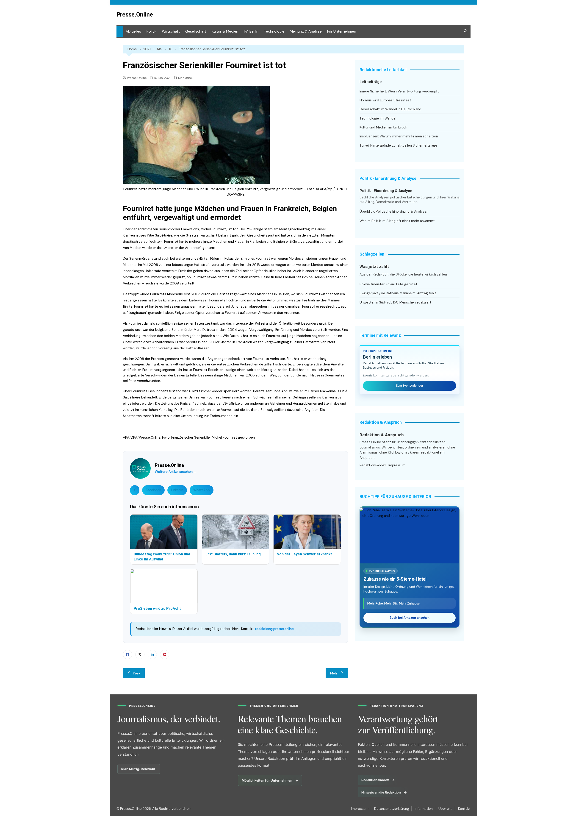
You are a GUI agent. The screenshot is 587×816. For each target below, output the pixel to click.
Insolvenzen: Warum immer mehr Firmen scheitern (399, 136)
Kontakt (464, 808)
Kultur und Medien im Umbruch (383, 127)
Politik (151, 31)
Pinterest (164, 654)
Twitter (139, 654)
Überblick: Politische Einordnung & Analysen (394, 211)
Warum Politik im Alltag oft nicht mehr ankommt (397, 221)
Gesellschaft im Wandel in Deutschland (390, 109)
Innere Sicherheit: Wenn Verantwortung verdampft (399, 91)
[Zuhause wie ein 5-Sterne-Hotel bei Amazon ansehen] (409, 535)
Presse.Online (134, 14)
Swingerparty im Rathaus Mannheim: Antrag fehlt (398, 293)
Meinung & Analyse (306, 31)
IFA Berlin (251, 31)
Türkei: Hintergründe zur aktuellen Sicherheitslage (398, 145)
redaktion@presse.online (274, 629)
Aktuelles (133, 31)
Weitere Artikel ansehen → (176, 471)
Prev (136, 673)
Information (424, 808)
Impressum (396, 465)
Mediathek (186, 78)
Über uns (445, 808)
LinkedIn (177, 490)
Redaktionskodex (373, 465)
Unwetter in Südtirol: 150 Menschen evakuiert (395, 302)
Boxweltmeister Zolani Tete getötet (388, 284)
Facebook (153, 490)
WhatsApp (201, 490)
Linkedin (152, 654)
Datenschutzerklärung (391, 808)
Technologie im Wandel (378, 118)
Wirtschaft (171, 31)
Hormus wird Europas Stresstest (385, 100)
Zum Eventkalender (409, 385)
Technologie (274, 31)
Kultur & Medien (225, 31)
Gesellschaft (195, 31)
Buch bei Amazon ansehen (409, 618)
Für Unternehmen (341, 31)
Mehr (334, 673)
